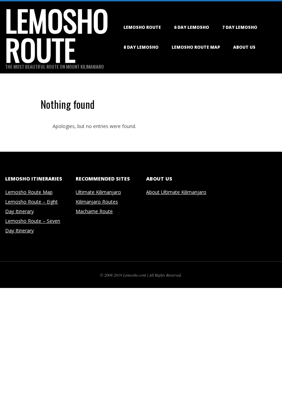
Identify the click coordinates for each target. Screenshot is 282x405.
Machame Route (94, 211)
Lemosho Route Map (196, 47)
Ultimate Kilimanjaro (98, 192)
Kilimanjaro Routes (97, 201)
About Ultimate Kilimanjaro (176, 192)
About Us (244, 47)
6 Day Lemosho (191, 27)
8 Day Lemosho (141, 47)
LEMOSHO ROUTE (142, 27)
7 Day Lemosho (239, 27)
